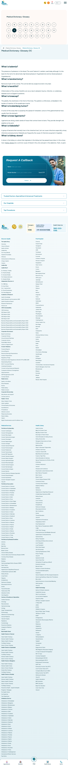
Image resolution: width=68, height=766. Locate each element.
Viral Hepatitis (4, 595)
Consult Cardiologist (6, 430)
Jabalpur (38, 377)
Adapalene (38, 626)
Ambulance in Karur (6, 724)
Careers (3, 263)
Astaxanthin (39, 628)
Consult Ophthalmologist (7, 460)
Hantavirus (38, 490)
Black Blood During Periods (42, 453)
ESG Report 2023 (5, 316)
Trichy (37, 296)
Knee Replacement (40, 524)
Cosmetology (4, 623)
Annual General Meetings (7, 338)
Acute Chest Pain (40, 560)
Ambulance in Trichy (6, 749)
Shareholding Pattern (6, 362)
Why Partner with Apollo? (7, 394)
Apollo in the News (6, 381)
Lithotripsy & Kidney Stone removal (44, 541)
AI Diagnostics (39, 617)
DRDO (37, 303)
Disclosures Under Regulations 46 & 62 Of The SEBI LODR (15, 359)
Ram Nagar (38, 324)
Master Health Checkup (7, 641)
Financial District (40, 305)
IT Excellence (4, 409)
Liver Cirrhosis (39, 500)
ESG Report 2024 (5, 314)
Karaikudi (38, 299)
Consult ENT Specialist (7, 454)
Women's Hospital (40, 260)
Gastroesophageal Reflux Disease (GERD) (11, 563)
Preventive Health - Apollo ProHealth (10, 687)
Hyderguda (38, 307)
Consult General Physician (7, 445)
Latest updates (5, 403)
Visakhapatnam (39, 320)
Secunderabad (39, 315)
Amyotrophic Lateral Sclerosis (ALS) (44, 470)
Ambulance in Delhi (6, 711)
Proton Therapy (39, 553)
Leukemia (38, 498)
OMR (37, 250)
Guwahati (38, 362)
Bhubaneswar (39, 369)
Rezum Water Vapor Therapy (43, 611)
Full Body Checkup (5, 643)
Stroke (3, 586)
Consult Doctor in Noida (7, 529)
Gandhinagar (39, 354)
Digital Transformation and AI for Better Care (12, 420)
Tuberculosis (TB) (5, 590)
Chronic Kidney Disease (7, 552)
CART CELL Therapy (40, 530)
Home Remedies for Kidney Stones (44, 436)
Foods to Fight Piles (40, 456)
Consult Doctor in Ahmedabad (8, 503)
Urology (3, 608)
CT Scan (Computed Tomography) (44, 651)
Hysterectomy (39, 536)
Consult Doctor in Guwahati (8, 509)
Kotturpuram (39, 254)
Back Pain (3, 546)
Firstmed (38, 256)
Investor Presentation (6, 355)
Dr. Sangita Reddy (5, 279)
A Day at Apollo (5, 261)
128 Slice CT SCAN (40, 613)
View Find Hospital (20, 762)
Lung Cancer (4, 576)
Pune (37, 345)
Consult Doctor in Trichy (7, 535)
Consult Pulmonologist (7, 447)
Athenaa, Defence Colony (42, 335)
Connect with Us (5, 396)
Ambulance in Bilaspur (6, 707)
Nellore (37, 292)
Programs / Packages (6, 690)
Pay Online (4, 756)
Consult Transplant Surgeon (8, 479)
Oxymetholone (39, 639)
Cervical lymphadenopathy (42, 570)
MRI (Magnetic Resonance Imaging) (44, 649)
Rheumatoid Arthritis (6, 584)
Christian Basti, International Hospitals (45, 364)
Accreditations (4, 407)
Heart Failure (4, 565)
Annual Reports (5, 351)
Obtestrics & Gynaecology (7, 614)
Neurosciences (5, 603)
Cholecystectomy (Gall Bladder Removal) (45, 532)
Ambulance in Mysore (6, 737)
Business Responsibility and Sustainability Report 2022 (14, 323)
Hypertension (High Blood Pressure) (10, 569)
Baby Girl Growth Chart (41, 430)
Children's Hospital (40, 258)
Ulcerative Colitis (5, 593)
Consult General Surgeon (7, 464)
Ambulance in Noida (6, 743)
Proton (37, 267)
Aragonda (38, 294)
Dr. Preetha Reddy (5, 272)
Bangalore (38, 271)
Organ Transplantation (6, 610)
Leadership (4, 250)
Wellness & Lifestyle (41, 675)
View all (37, 466)
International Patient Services (8, 754)
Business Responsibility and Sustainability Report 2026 (14, 329)
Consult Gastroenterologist (8, 437)
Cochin (37, 269)
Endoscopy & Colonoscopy (42, 662)
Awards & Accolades (6, 254)
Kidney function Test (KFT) (42, 673)
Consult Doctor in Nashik (7, 526)
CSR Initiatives (5, 310)
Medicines (38, 624)
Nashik (37, 347)
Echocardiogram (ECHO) (41, 658)
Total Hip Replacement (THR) (43, 551)
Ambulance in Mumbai (6, 734)
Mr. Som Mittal (4, 286)
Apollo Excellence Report (7, 301)
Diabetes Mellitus (40, 485)
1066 (52, 3)
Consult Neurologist (6, 435)
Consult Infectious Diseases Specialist (10, 473)
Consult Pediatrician (6, 450)
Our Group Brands (5, 252)
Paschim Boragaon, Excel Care (43, 366)
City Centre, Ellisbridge (41, 352)
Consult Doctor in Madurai (7, 522)
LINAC (37, 605)
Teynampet (38, 248)
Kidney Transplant (40, 538)
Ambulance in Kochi (6, 726)
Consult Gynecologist (6, 452)
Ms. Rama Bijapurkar (6, 292)
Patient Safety (4, 416)
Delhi (37, 328)
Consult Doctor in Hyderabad (8, 488)
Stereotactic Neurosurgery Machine (44, 619)
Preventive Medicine (6, 625)
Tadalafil (38, 641)
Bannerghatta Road (40, 273)
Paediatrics (4, 621)
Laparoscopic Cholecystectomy (43, 534)
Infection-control (5, 411)
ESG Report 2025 (5, 312)
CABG (37, 528)
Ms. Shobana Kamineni (6, 277)
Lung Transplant (39, 545)
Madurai (37, 288)
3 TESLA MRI (39, 602)
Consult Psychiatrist (6, 477)
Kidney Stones (4, 573)
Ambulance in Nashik (6, 739)
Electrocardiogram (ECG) (42, 660)
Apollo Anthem (5, 248)
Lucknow (38, 337)
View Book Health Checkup (47, 762)
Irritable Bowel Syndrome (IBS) (8, 571)
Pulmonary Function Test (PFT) (43, 666)
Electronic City (39, 275)
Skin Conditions (39, 511)
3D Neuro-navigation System (43, 600)
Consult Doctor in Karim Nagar (8, 501)
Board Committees (6, 334)
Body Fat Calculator (40, 685)
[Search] (48, 3)
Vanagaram (38, 245)
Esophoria (38, 572)
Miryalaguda (38, 313)
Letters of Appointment (7, 344)
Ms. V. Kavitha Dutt (6, 288)
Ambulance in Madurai (6, 732)
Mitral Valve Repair (40, 547)
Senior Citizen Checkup (7, 645)
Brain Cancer (39, 475)
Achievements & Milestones (8, 259)
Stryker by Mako (39, 598)
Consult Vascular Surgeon (7, 456)
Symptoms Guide (40, 558)
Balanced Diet (39, 445)
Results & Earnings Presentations (9, 353)
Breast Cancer (4, 550)
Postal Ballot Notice (6, 342)
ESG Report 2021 (5, 318)
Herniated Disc (5, 567)
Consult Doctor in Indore (7, 511)
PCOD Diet (38, 462)
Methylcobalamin (40, 636)
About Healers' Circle (6, 401)
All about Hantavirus (41, 464)
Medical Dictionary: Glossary (13, 48)
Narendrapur (39, 360)
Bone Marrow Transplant (41, 473)
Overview (3, 244)
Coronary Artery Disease (7, 556)
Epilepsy (3, 561)
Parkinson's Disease (6, 582)
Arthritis (3, 542)
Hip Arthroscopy (40, 549)
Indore (37, 339)
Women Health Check (6, 666)
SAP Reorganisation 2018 (7, 374)
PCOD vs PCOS (39, 443)
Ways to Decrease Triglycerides (43, 447)
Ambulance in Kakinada (6, 720)
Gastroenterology (5, 606)
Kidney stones (9, 143)
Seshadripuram (39, 282)
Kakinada (38, 326)
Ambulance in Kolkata (6, 728)
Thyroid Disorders (5, 588)
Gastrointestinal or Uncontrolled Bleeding (46, 581)
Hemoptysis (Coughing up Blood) (44, 562)
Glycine (37, 632)
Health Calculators (40, 679)
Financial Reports (5, 349)
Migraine (3, 578)
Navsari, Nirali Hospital (41, 379)
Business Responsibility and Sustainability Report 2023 (14, 320)
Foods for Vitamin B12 (41, 451)
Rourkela (38, 373)
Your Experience (5, 696)
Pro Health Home (5, 692)
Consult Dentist (5, 471)
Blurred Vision (4, 548)
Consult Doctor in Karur (7, 518)
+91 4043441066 (43, 230)
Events (3, 385)
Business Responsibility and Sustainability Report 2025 (14, 327)
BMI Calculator (39, 681)
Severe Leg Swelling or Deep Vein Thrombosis (47, 577)
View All (3, 481)
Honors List (4, 305)
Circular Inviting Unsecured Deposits (10, 368)
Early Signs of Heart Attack (42, 434)
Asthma (3, 544)
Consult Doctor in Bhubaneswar (9, 505)
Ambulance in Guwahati (7, 713)
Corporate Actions (5, 340)
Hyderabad (38, 301)
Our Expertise (4, 694)
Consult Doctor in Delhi (7, 497)
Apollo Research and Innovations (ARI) (10, 299)
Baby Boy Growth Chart (41, 432)
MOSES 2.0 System (40, 609)
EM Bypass (38, 358)
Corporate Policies (5, 336)
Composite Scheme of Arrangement (10, 370)
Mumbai (37, 341)
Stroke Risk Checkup (6, 670)
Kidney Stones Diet (40, 439)
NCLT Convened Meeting (7, 364)
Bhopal (37, 375)
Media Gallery (4, 387)
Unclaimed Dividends (6, 366)
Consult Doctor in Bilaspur (7, 507)
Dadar (37, 343)
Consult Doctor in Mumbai (7, 492)
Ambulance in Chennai (6, 709)
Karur (37, 290)
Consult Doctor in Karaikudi (8, 516)
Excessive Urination (40, 564)
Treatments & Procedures (42, 519)
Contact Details (5, 376)
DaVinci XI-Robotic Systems (42, 590)
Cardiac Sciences (5, 599)
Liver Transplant (39, 543)
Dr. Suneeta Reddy (5, 274)
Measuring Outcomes (6, 414)
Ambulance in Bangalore (7, 703)
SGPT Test (38, 664)
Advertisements (5, 372)
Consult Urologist (5, 443)
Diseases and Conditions (42, 468)
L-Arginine (38, 634)
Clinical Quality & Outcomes (8, 405)
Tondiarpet (38, 252)
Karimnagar (38, 311)
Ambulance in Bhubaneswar (8, 705)
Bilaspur (37, 371)
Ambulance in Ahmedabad (7, 701)
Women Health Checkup (7, 639)
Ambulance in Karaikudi (7, 722)
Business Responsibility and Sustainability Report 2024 (14, 325)
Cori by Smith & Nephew (42, 596)
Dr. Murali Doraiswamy (6, 290)
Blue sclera (38, 579)
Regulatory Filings (5, 357)
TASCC (3, 418)
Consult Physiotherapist (7, 475)
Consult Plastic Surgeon (7, 458)
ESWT (37, 615)
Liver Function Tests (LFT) (42, 668)
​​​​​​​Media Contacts (5, 389)
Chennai (38, 241)
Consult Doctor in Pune (7, 499)
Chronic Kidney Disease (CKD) (43, 479)
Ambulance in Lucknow (6, 730)
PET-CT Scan (39, 653)
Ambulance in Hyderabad (7, 715)
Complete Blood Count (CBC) (43, 670)
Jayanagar (38, 279)
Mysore (37, 286)
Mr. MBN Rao (4, 284)
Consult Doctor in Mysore (7, 524)
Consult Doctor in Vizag (7, 537)
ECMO (37, 607)
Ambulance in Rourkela (6, 747)
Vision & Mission (5, 246)
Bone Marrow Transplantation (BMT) (44, 526)
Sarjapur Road (39, 284)
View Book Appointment (7, 762)
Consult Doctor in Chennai (7, 486)
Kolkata (37, 356)
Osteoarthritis (39, 502)
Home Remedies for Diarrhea (43, 458)
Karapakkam (38, 262)
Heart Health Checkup (6, 636)
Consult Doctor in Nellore (7, 531)
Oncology (3, 601)
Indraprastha (39, 330)
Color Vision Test (40, 687)
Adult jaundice (39, 583)
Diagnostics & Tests (40, 647)
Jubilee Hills (39, 309)
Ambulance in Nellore (6, 741)
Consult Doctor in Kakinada (8, 514)
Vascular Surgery (5, 618)
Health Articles (39, 428)
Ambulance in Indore (6, 718)
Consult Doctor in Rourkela (8, 533)
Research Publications (6, 303)
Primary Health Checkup (7, 652)
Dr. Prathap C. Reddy (6, 270)
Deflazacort (38, 630)
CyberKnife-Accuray (40, 592)
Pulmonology (4, 612)
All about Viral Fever (40, 449)
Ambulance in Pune (6, 745)
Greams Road (39, 243)
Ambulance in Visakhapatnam (8, 752)
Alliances (3, 256)
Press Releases (5, 383)
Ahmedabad (38, 350)
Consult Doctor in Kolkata (7, 494)
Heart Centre (39, 265)
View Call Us (61, 762)
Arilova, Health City (40, 322)
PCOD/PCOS (4, 580)
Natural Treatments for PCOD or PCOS (45, 460)
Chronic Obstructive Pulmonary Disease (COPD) (13, 554)
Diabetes (3, 559)
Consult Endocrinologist (7, 469)
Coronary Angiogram (41, 656)
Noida (37, 333)
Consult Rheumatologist (7, 462)
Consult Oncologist (6, 439)
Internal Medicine (5, 616)
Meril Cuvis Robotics (41, 594)
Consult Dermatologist (6, 467)
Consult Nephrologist (6, 441)
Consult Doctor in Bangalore (8, 490)
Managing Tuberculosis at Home (43, 441)
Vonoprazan (38, 643)
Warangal (38, 318)
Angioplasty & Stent (40, 521)
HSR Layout (38, 277)
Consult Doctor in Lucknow (8, 520)
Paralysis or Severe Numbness (43, 568)
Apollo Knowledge (5, 297)
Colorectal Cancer (40, 481)
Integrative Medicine (6, 627)
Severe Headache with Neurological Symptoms (47, 574)
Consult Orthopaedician (7, 433)
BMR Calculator (39, 683)
